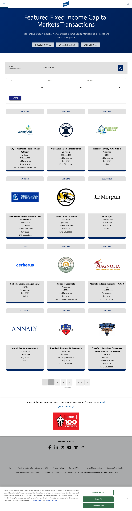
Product (90, 80)
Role (50, 80)
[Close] (128, 498)
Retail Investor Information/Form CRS (33, 468)
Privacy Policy (58, 468)
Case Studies (90, 45)
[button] (4, 4)
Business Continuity (115, 468)
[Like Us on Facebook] (50, 447)
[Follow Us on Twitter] (63, 447)
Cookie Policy (37, 500)
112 (80, 382)
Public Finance (43, 45)
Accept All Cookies (98, 506)
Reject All (98, 499)
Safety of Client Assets (64, 472)
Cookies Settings (98, 492)
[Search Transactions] (120, 68)
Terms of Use (74, 468)
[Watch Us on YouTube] (69, 447)
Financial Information (93, 468)
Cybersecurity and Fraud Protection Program (32, 472)
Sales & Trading (67, 45)
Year (11, 80)
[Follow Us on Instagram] (82, 447)
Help (11, 468)
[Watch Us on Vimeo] (76, 447)
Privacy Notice (51, 500)
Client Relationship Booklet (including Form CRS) (98, 472)
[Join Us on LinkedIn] (56, 447)
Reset (15, 98)
